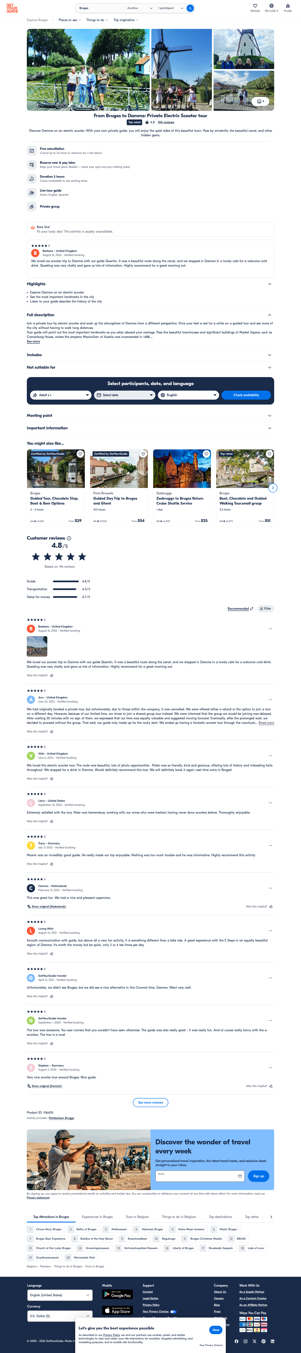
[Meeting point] (269, 415)
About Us (220, 1292)
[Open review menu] (270, 629)
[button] (159, 122)
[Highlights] (269, 284)
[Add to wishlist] (80, 454)
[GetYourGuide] (12, 8)
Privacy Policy (151, 1305)
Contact (148, 1292)
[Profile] (288, 5)
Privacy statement (38, 1198)
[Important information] (269, 428)
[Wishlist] (255, 5)
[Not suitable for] (269, 367)
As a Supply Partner (251, 1292)
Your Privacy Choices (156, 1311)
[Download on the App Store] (117, 1311)
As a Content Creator (253, 1298)
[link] (56, 488)
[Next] (272, 487)
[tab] (51, 1216)
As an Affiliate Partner (253, 1305)
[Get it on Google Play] (117, 1294)
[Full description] (269, 314)
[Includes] (269, 354)
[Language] (271, 5)
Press (217, 1311)
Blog (217, 1305)
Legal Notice (150, 1298)
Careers (219, 1298)
